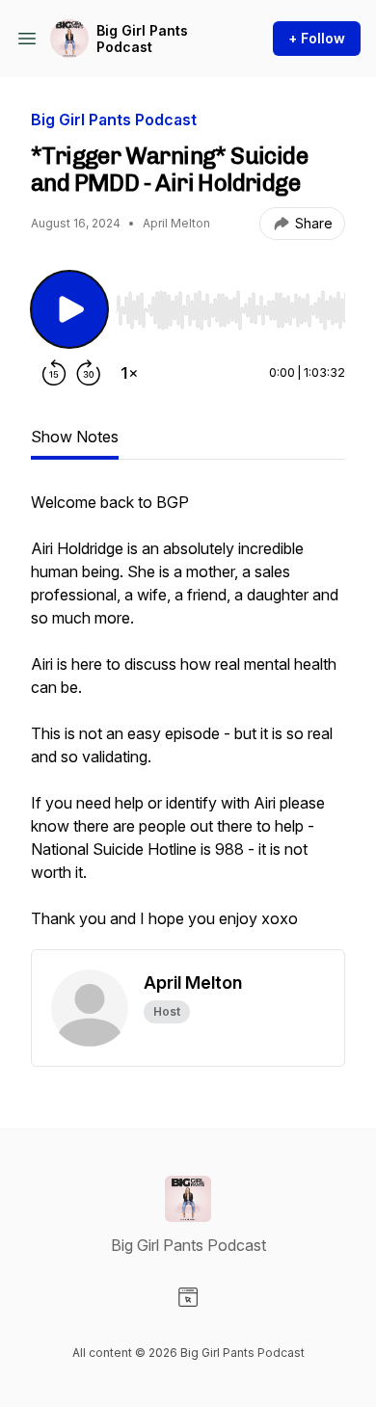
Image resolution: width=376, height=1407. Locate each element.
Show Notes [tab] (75, 436)
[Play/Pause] (69, 309)
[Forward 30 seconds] (88, 372)
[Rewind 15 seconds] (53, 372)
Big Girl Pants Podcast (142, 39)
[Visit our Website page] (188, 1297)
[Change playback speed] (129, 372)
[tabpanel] (188, 720)
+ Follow (316, 38)
